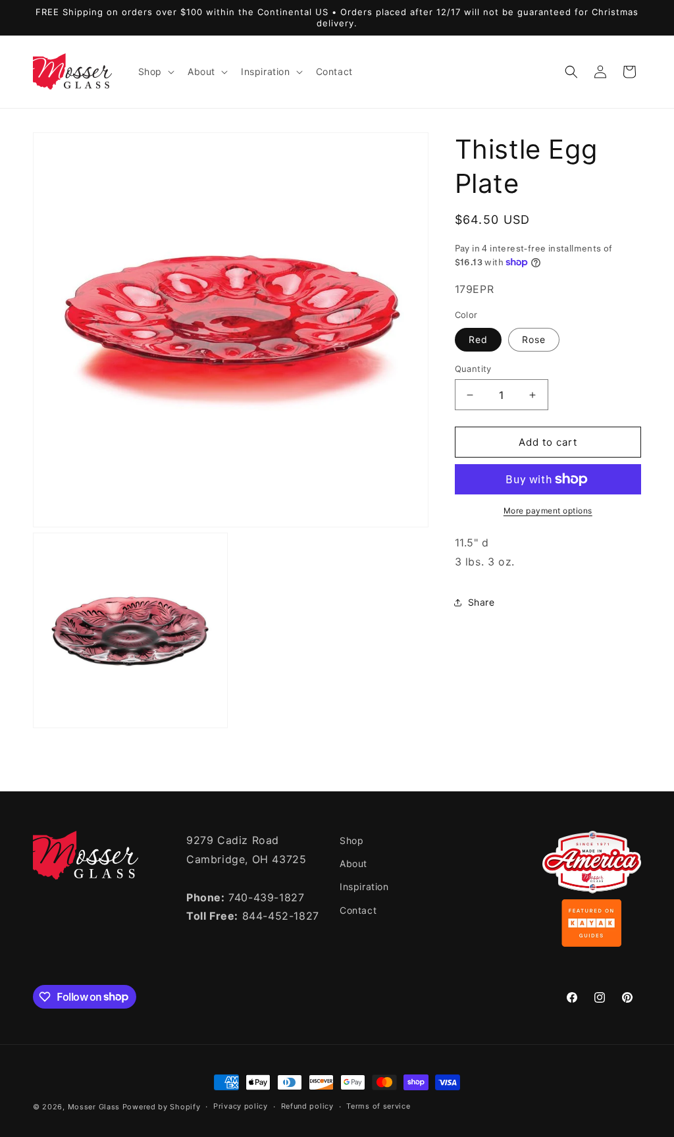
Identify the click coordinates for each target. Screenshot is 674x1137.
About (353, 863)
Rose (534, 339)
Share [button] (481, 602)
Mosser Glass (94, 1106)
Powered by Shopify (161, 1106)
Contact (358, 910)
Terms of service (378, 1106)
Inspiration (364, 886)
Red (478, 339)
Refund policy (307, 1106)
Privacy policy (240, 1106)
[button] (155, 72)
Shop (351, 840)
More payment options (548, 511)
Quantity (473, 368)
